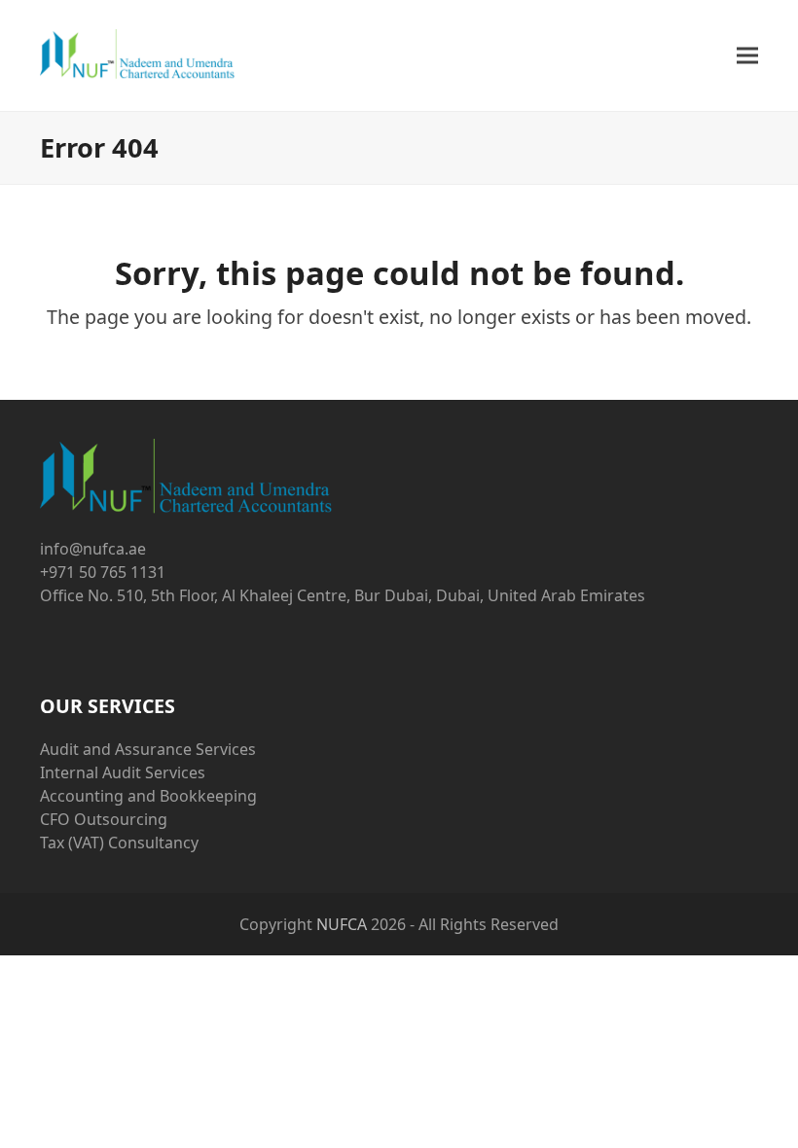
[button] (747, 56)
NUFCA (341, 924)
